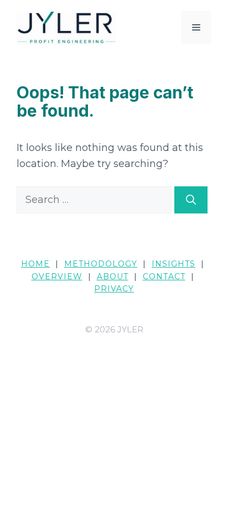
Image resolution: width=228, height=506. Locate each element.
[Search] (191, 199)
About (112, 276)
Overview (57, 276)
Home (35, 264)
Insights (173, 264)
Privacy (114, 289)
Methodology (100, 264)
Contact (164, 276)
